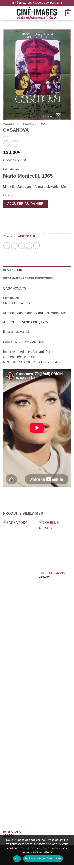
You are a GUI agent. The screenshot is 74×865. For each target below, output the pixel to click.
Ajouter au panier (25, 203)
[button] (5, 13)
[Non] (68, 851)
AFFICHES (27, 123)
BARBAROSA (12, 831)
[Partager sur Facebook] (14, 245)
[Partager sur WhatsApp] (6, 245)
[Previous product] (15, 143)
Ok (17, 858)
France (44, 123)
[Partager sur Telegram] (36, 245)
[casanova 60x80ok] (37, 74)
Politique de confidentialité (43, 858)
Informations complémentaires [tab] (28, 278)
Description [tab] (12, 270)
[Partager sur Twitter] (21, 245)
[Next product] (6, 143)
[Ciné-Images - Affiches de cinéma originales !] (37, 13)
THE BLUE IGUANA (52, 572)
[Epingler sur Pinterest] (29, 245)
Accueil (9, 123)
